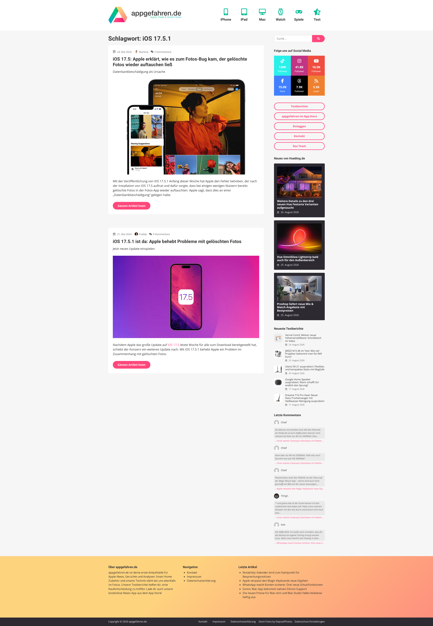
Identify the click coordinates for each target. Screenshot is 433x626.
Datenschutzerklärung (201, 581)
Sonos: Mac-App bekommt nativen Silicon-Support (275, 589)
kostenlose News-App (122, 593)
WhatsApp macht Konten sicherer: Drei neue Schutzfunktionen (283, 585)
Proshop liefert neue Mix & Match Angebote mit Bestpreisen (295, 307)
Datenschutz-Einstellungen (309, 621)
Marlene (143, 52)
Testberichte (299, 106)
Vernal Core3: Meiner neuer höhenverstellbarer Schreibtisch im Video (303, 338)
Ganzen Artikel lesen (132, 206)
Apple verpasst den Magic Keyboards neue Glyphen (275, 581)
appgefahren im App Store (299, 116)
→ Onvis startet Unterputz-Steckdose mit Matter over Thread (299, 440)
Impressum (194, 576)
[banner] (144, 15)
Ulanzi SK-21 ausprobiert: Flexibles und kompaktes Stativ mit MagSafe (304, 368)
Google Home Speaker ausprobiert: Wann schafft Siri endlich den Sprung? (302, 382)
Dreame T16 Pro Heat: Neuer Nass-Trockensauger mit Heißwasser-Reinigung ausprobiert (304, 398)
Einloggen (299, 126)
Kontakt (299, 136)
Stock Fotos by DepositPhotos (275, 621)
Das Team (299, 146)
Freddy (143, 234)
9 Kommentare (161, 234)
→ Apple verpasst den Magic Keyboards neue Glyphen (299, 488)
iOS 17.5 (173, 345)
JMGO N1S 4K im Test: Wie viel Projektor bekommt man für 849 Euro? (303, 353)
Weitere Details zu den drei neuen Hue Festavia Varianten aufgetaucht (297, 204)
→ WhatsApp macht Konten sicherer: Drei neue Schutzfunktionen (299, 543)
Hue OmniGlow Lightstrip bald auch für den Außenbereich (297, 258)
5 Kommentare (162, 52)
